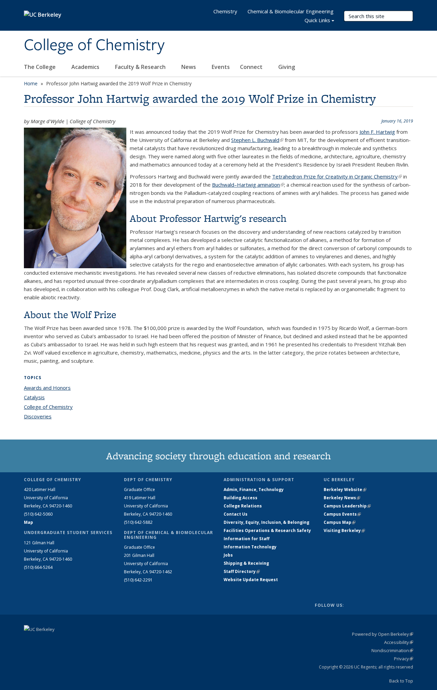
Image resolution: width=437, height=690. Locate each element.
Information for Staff (246, 539)
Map (28, 522)
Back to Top (401, 681)
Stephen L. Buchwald (257, 139)
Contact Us (236, 514)
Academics (86, 67)
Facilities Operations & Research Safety (267, 530)
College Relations (243, 506)
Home (31, 83)
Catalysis (34, 397)
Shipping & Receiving (246, 563)
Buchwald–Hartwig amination (248, 184)
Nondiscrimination (392, 650)
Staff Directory (242, 571)
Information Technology (250, 547)
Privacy (403, 659)
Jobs (228, 555)
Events (221, 67)
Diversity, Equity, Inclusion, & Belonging (266, 522)
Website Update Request (251, 580)
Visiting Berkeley (344, 530)
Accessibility (398, 642)
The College (40, 67)
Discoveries (38, 416)
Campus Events (342, 514)
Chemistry (225, 11)
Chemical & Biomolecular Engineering (291, 11)
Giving (286, 67)
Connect (252, 67)
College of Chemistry (94, 45)
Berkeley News (342, 498)
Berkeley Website (345, 489)
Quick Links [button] (317, 20)
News (189, 67)
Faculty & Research (141, 67)
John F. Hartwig (377, 131)
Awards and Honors (47, 387)
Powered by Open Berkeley (382, 634)
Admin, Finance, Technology (254, 489)
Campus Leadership (347, 506)
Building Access (240, 498)
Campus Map (339, 522)
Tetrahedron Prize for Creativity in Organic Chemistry (337, 176)
